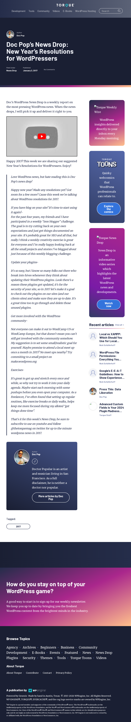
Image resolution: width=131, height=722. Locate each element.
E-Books (38, 653)
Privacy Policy (64, 672)
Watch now (109, 304)
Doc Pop (20, 35)
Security (29, 658)
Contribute (32, 672)
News (87, 653)
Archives (29, 647)
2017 (18, 526)
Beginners (48, 647)
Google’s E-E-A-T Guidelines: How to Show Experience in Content (111, 374)
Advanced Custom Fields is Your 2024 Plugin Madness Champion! (111, 407)
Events (55, 653)
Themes (46, 658)
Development (16, 653)
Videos (101, 658)
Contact (47, 672)
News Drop (11, 70)
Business (67, 647)
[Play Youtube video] (41, 136)
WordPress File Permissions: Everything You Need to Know (109, 356)
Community (88, 647)
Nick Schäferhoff (107, 345)
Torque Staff (105, 415)
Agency (12, 647)
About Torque (14, 672)
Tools (61, 658)
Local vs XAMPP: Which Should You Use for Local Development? (110, 337)
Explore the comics (108, 208)
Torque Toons (81, 658)
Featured (71, 653)
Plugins (12, 658)
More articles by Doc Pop (51, 497)
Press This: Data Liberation (110, 390)
